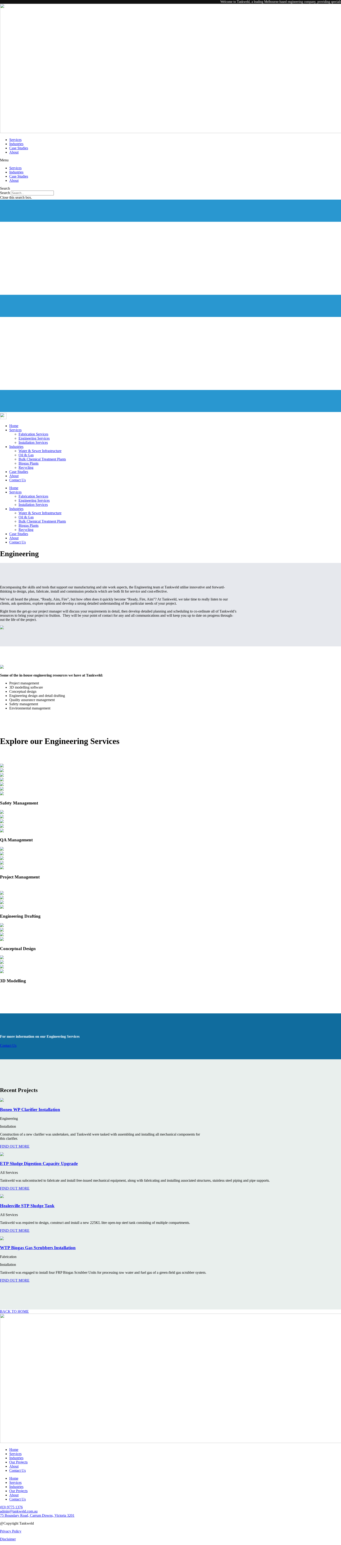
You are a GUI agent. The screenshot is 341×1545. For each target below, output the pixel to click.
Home (13, 426)
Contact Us (17, 480)
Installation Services (33, 442)
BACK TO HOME (14, 1311)
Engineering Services (34, 438)
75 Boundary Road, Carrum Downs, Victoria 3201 (37, 1515)
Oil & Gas (26, 455)
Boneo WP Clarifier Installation (30, 1109)
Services (15, 140)
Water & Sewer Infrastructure (40, 451)
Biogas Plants (29, 463)
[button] (170, 160)
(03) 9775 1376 (11, 1507)
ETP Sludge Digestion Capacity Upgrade (39, 1163)
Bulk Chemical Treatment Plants (42, 459)
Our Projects (18, 1462)
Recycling (26, 467)
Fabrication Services (33, 434)
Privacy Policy (10, 1531)
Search (5, 193)
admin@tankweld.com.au (19, 1511)
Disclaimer (8, 1539)
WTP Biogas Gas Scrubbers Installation (38, 1247)
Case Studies (18, 148)
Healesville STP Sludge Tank (27, 1205)
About (14, 152)
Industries (16, 144)
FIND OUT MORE (14, 1146)
